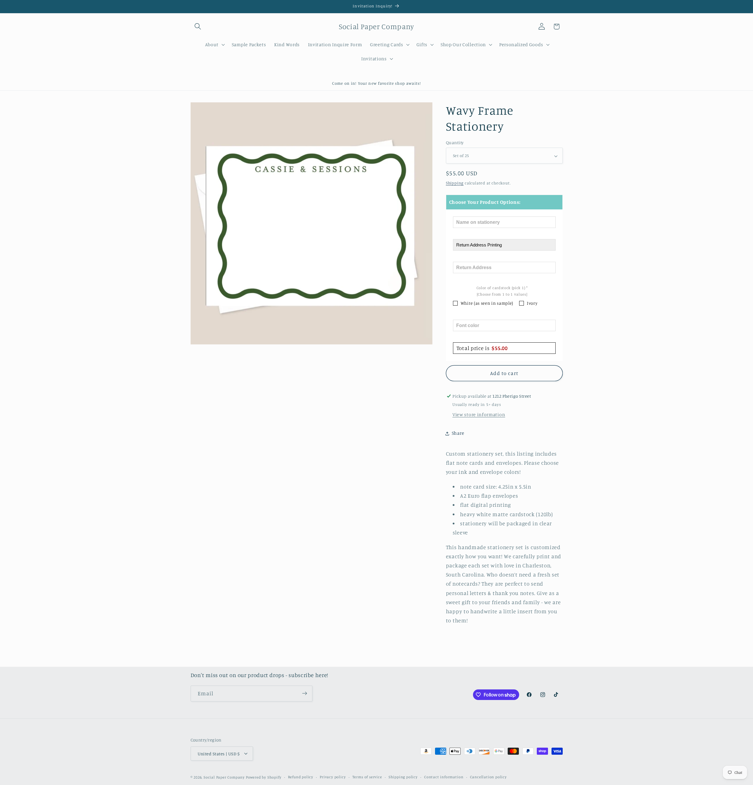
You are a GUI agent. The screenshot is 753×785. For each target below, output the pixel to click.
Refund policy (300, 777)
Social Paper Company (224, 777)
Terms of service (367, 777)
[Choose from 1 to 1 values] (502, 294)
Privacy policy (333, 777)
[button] (198, 26)
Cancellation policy (488, 777)
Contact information (443, 777)
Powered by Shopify (263, 777)
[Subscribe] (304, 693)
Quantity (455, 143)
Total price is (482, 348)
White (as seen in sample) (487, 303)
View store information (478, 415)
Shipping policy (403, 777)
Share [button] (458, 433)
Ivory (532, 303)
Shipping (455, 183)
